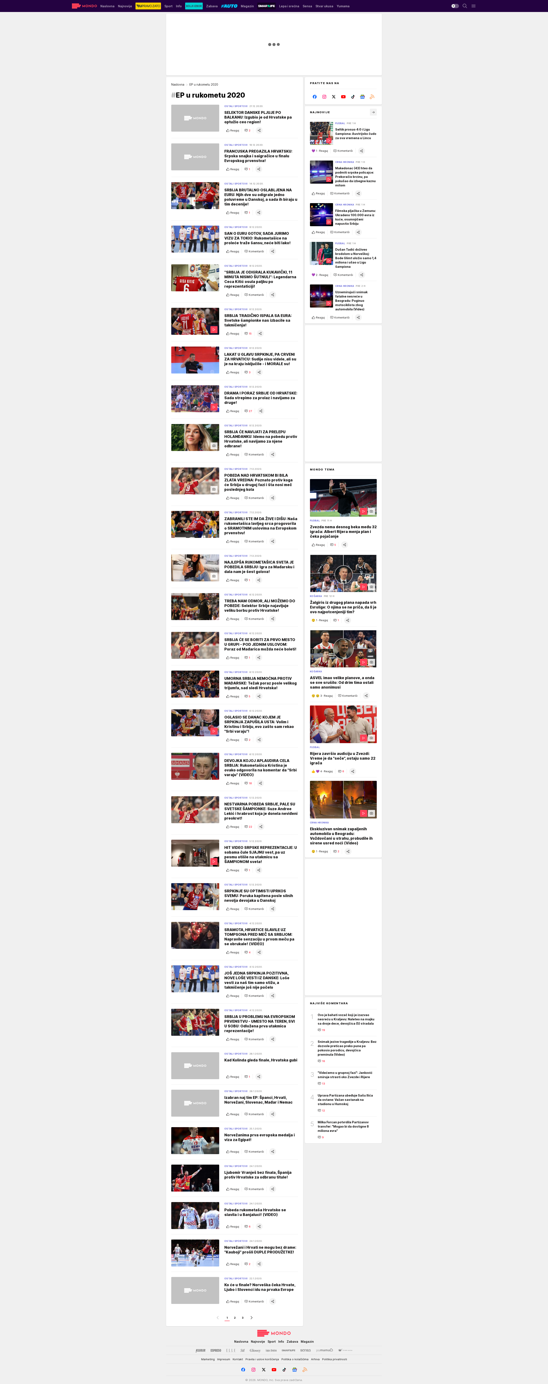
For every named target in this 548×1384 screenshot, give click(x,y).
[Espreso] (216, 1350)
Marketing (208, 1359)
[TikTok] (353, 97)
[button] (247, 130)
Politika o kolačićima (294, 1359)
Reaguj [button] (234, 130)
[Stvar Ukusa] (345, 1350)
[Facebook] (315, 97)
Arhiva (315, 1359)
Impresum (223, 1359)
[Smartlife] (288, 1350)
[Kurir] (201, 1350)
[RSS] (372, 97)
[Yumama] (324, 1350)
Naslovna (177, 84)
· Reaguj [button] (322, 151)
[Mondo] (84, 6)
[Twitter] (334, 97)
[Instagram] (324, 97)
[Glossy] (255, 1350)
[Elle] (230, 1350)
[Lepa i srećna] (271, 1350)
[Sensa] (305, 1350)
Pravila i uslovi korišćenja (262, 1359)
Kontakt (238, 1359)
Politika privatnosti (334, 1359)
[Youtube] (343, 97)
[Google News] (362, 97)
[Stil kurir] (242, 1350)
